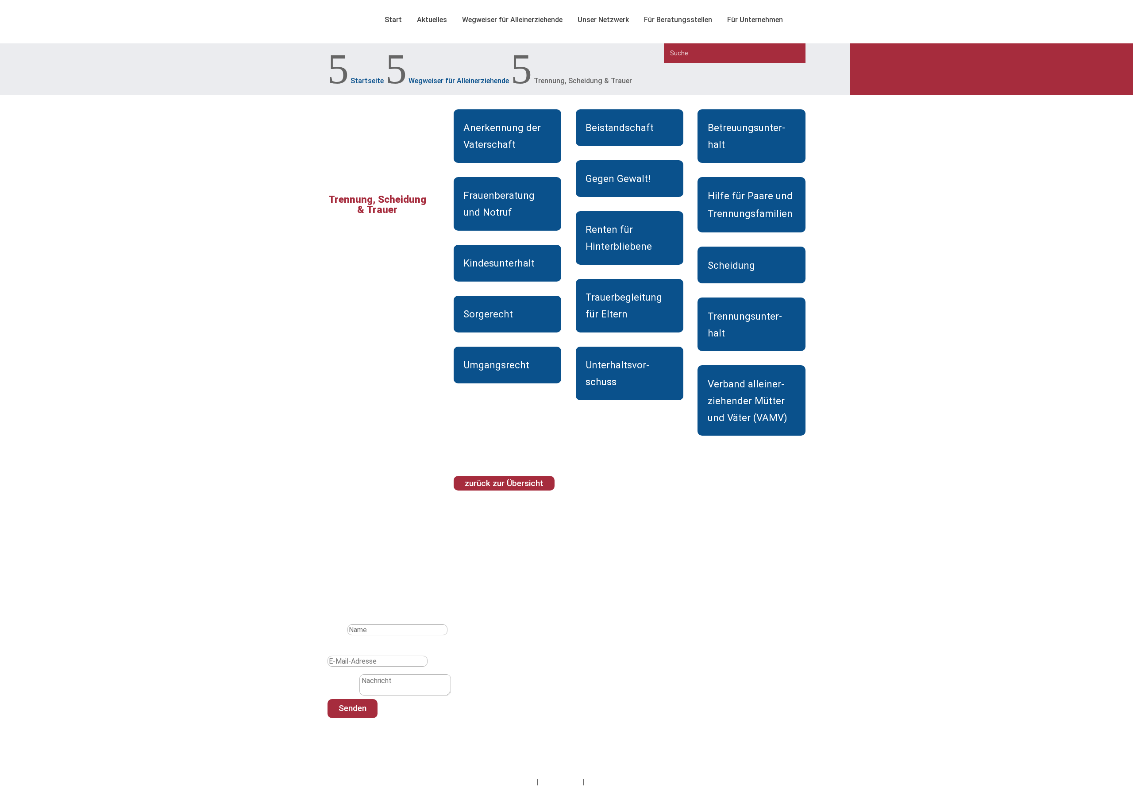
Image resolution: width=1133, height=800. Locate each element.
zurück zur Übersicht (504, 483)
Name (337, 630)
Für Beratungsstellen (678, 19)
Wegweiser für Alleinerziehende (512, 19)
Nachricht (343, 693)
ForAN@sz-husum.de (536, 702)
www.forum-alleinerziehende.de (552, 714)
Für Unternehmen (755, 19)
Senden (352, 708)
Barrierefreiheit (609, 782)
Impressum (517, 782)
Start (393, 19)
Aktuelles (432, 19)
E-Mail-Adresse (351, 649)
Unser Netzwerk (603, 19)
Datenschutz (560, 782)
